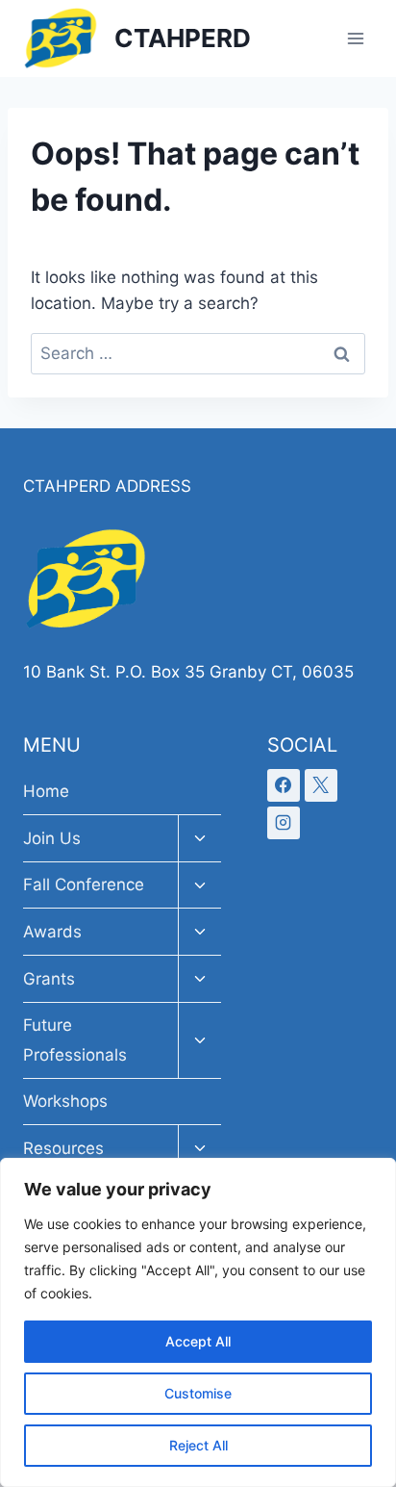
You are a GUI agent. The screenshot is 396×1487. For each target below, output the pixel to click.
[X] (321, 785)
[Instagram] (283, 823)
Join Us (52, 838)
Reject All (198, 1445)
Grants (49, 978)
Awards (52, 931)
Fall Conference (83, 884)
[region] (198, 1322)
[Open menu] (355, 38)
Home (46, 791)
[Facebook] (283, 785)
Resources (63, 1148)
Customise (198, 1393)
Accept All (198, 1341)
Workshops (65, 1101)
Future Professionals (75, 1039)
